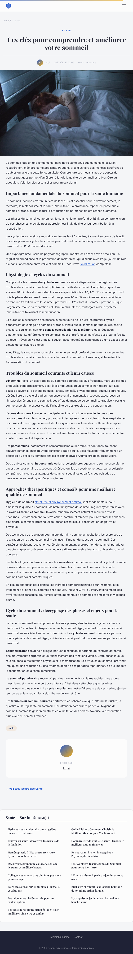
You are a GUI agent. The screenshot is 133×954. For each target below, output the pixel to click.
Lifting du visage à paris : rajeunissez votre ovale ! (97, 877)
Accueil (7, 20)
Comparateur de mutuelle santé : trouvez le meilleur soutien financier (97, 842)
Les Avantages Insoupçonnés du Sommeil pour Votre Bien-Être (96, 865)
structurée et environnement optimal (58, 502)
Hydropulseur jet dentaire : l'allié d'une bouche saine (95, 900)
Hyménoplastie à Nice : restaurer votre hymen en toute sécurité (31, 854)
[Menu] (124, 6)
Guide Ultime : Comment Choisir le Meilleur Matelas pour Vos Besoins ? (93, 831)
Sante (17, 20)
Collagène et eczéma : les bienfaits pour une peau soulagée (34, 877)
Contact (78, 936)
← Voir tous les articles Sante (24, 788)
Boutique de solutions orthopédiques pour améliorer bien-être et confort (33, 911)
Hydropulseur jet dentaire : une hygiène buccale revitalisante (32, 831)
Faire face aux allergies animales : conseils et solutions (34, 888)
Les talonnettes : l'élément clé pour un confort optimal (31, 900)
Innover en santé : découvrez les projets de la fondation (33, 842)
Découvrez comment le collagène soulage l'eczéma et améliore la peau (32, 865)
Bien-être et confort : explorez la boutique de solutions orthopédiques (96, 888)
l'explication (87, 264)
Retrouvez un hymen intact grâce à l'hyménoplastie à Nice (92, 854)
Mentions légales (59, 936)
